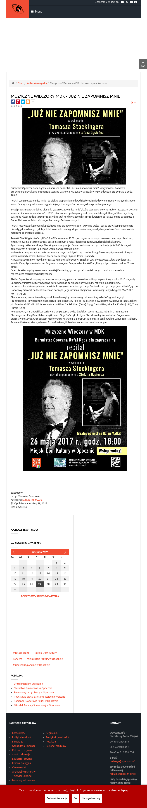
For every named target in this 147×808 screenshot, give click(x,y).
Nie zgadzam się (91, 798)
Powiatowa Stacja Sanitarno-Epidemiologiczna (39, 696)
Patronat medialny (56, 745)
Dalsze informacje (57, 798)
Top (143, 66)
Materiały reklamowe (23, 780)
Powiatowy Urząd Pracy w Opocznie (34, 692)
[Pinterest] (18, 102)
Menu (38, 11)
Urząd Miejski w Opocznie (28, 683)
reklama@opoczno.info (123, 773)
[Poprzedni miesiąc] (14, 552)
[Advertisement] (73, 45)
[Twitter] (127, 1)
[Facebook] (123, 1)
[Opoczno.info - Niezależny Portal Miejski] (17, 9)
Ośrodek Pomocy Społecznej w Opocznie (37, 705)
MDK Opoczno (21, 652)
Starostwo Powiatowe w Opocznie (33, 688)
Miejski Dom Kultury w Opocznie (45, 658)
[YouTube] (136, 1)
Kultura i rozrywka (37, 83)
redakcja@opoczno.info (123, 761)
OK (75, 798)
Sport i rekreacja (21, 754)
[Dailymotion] (132, 1)
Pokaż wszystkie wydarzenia (40, 596)
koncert (17, 658)
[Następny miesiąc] (66, 552)
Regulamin (52, 733)
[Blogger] (28, 102)
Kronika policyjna (21, 763)
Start (20, 83)
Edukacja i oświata (22, 758)
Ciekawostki (19, 767)
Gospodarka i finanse (23, 745)
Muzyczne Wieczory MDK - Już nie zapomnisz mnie (65, 96)
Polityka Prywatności (57, 737)
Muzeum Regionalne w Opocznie (31, 665)
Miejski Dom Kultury (46, 652)
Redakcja (51, 741)
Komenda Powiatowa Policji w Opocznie (36, 701)
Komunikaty (18, 733)
